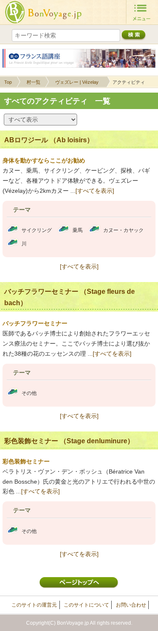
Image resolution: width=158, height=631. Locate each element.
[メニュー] (142, 12)
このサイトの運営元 (34, 605)
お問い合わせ (131, 605)
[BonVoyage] (43, 12)
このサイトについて (86, 605)
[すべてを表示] (94, 190)
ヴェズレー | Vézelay (77, 82)
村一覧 (33, 82)
